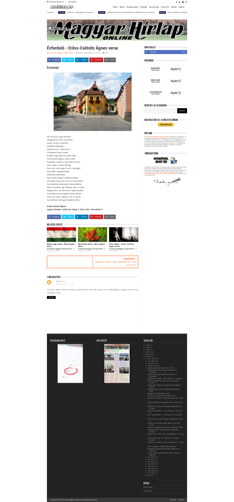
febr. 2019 (152, 471)
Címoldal (173, 500)
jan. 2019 (151, 473)
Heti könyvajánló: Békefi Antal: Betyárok (161, 446)
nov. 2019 (151, 361)
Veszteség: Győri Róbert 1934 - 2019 (160, 368)
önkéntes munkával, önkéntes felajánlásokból (161, 173)
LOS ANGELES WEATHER (165, 93)
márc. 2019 (152, 468)
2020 (148, 354)
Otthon (122, 7)
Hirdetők (143, 7)
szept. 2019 (152, 366)
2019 (148, 356)
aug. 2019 (151, 457)
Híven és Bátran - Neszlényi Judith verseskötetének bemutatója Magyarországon (178, 12)
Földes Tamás (148, 487)
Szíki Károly (147, 491)
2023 (148, 347)
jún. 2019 (151, 462)
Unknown (59, 281)
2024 (148, 345)
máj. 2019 (151, 464)
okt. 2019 (151, 363)
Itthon (115, 7)
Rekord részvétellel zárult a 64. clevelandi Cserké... (165, 427)
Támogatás (72, 2)
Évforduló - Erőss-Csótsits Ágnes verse (161, 396)
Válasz (51, 297)
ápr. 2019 (151, 466)
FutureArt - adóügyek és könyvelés (60, 12)
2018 (148, 475)
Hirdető (81, 12)
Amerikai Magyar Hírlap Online (158, 137)
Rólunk (174, 7)
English (181, 7)
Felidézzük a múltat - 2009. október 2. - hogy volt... (165, 378)
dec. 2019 (151, 359)
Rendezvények (132, 7)
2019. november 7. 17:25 (64, 284)
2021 (148, 352)
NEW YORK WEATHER (165, 81)
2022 (148, 349)
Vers (107, 53)
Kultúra (142, 12)
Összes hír (165, 7)
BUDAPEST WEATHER (165, 69)
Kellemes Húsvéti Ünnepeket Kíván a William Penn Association (111, 12)
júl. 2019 (151, 459)
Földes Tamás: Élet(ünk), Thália (158, 393)
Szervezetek (154, 7)
